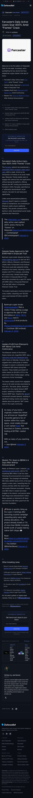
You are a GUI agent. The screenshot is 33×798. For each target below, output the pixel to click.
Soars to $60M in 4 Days (20, 96)
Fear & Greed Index (22, 761)
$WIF (18, 426)
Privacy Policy (5, 789)
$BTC (18, 315)
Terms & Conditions (16, 789)
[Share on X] (12, 708)
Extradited (22, 584)
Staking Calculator (22, 759)
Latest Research (21, 740)
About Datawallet (6, 740)
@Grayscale (9, 320)
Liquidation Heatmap (7, 764)
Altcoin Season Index (23, 764)
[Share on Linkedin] (16, 708)
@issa (27, 394)
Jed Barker (15, 32)
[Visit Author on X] (5, 697)
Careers (4, 746)
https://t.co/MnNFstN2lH (19, 538)
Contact (4, 749)
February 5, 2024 (11, 331)
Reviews (19, 749)
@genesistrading (11, 307)
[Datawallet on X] (3, 733)
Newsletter (20, 743)
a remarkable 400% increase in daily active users (16, 169)
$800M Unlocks (15, 578)
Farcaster (8, 167)
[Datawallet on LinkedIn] (10, 733)
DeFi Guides (20, 746)
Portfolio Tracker (21, 756)
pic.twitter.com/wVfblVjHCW (16, 541)
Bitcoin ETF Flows (6, 756)
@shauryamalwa (11, 326)
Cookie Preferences (6, 792)
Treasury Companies (7, 761)
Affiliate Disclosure (18, 792)
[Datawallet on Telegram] (6, 733)
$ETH (23, 315)
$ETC (10, 318)
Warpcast (5, 201)
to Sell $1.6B (25, 85)
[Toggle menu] (30, 5)
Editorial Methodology (8, 743)
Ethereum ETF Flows (7, 759)
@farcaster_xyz (14, 219)
